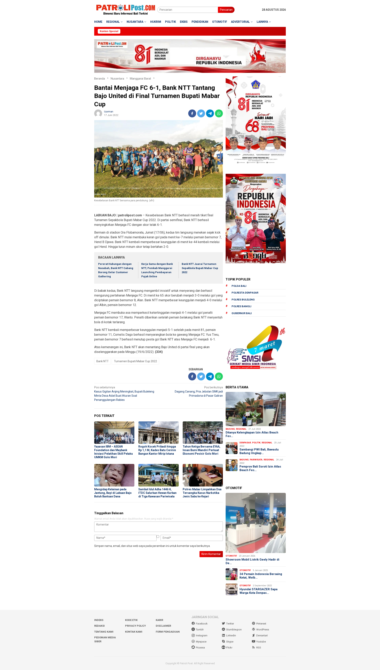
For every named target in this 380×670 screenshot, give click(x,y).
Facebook (202, 623)
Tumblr (200, 629)
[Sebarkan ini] (192, 113)
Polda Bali (239, 285)
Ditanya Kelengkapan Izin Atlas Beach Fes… (252, 434)
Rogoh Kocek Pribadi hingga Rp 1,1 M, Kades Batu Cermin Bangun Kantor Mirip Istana (157, 450)
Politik (256, 442)
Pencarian (226, 9)
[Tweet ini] (201, 113)
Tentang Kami (103, 631)
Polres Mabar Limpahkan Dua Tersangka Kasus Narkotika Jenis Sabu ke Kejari (202, 493)
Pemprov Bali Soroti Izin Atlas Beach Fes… (260, 468)
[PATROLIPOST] (125, 9)
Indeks (98, 620)
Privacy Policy (135, 625)
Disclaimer (163, 625)
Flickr (229, 647)
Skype (229, 641)
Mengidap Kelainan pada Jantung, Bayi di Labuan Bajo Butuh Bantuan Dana (113, 493)
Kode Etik (131, 620)
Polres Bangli (241, 306)
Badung (230, 429)
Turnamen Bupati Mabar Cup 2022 (135, 361)
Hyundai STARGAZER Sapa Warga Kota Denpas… (258, 591)
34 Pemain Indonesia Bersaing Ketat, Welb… (260, 575)
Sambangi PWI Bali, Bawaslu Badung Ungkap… (259, 451)
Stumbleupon (234, 629)
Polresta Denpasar (245, 292)
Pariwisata (256, 459)
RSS (258, 647)
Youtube (261, 641)
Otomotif (231, 556)
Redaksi (99, 625)
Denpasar (245, 442)
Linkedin (231, 635)
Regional (241, 429)
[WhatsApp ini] (219, 113)
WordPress (262, 629)
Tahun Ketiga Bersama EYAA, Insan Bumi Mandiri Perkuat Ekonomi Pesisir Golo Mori (201, 450)
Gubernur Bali (242, 313)
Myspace (201, 641)
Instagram (201, 635)
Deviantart (262, 635)
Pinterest (261, 623)
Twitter (230, 623)
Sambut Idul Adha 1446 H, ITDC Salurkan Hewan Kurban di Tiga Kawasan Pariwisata (157, 493)
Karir (159, 620)
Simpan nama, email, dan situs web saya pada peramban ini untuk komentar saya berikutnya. (152, 545)
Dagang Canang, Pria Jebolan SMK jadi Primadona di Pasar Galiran (199, 391)
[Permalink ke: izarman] (98, 113)
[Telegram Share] (210, 113)
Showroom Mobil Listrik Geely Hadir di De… (252, 561)
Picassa (200, 647)
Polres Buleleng (243, 299)
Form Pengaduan (168, 631)
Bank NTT (102, 361)
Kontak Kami (133, 631)
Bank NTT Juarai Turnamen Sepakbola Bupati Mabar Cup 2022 (200, 268)
